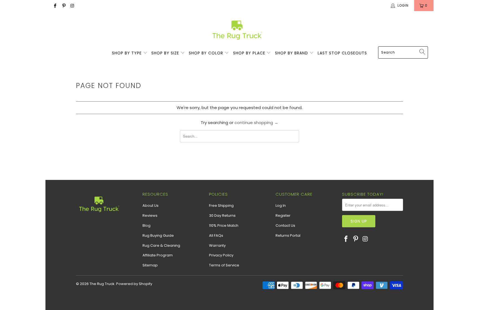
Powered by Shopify (134, 283)
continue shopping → (256, 122)
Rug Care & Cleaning (161, 245)
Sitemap (150, 265)
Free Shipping (221, 205)
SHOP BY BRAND (292, 53)
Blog (146, 225)
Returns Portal (288, 235)
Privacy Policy (221, 255)
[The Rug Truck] (236, 30)
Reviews (149, 215)
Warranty (217, 245)
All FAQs (216, 235)
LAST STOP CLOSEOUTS (342, 53)
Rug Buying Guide (158, 235)
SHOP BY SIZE (165, 53)
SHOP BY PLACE (250, 53)
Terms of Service (224, 265)
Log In (281, 205)
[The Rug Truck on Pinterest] (63, 5)
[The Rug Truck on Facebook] (54, 5)
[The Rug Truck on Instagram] (72, 5)
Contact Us (285, 225)
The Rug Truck (102, 283)
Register (283, 215)
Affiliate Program (157, 255)
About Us (150, 205)
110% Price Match (223, 225)
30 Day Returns (222, 215)
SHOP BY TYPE (127, 53)
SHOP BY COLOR (207, 53)
